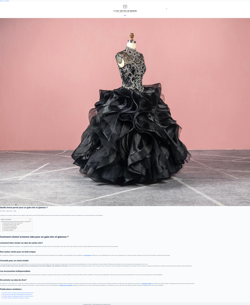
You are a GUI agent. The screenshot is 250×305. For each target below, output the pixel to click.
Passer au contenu (4, 1)
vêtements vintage (147, 283)
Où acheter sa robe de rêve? (10, 228)
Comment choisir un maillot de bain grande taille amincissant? (18, 292)
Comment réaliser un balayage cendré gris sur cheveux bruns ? (18, 296)
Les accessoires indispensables (10, 227)
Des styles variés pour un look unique (11, 224)
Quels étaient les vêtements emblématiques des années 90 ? (17, 294)
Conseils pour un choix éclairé (10, 225)
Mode (15, 211)
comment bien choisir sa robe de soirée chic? (13, 223)
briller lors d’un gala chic (66, 285)
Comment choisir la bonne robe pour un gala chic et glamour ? (16, 221)
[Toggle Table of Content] (29, 220)
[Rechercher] (166, 8)
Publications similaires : (9, 230)
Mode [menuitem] (125, 15)
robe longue (88, 255)
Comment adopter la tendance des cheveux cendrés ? (16, 298)
